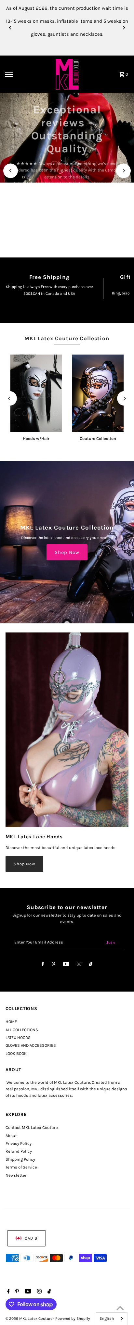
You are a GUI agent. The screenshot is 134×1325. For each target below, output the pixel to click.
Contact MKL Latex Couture (32, 1127)
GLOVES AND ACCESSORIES (31, 1045)
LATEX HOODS (18, 1037)
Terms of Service (21, 1167)
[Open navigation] (26, 74)
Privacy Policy (19, 1143)
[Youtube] (66, 965)
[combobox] (111, 1318)
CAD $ (31, 1238)
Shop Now (67, 552)
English (107, 1318)
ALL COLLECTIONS (22, 1029)
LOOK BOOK (16, 1053)
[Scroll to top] (120, 1308)
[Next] (123, 27)
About (11, 1135)
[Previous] (10, 27)
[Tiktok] (90, 965)
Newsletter (16, 1175)
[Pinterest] (53, 965)
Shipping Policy (20, 1159)
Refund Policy (19, 1151)
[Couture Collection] (98, 393)
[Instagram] (79, 965)
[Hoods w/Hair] (36, 393)
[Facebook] (43, 965)
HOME (11, 1021)
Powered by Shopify (72, 1318)
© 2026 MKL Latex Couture (29, 1318)
